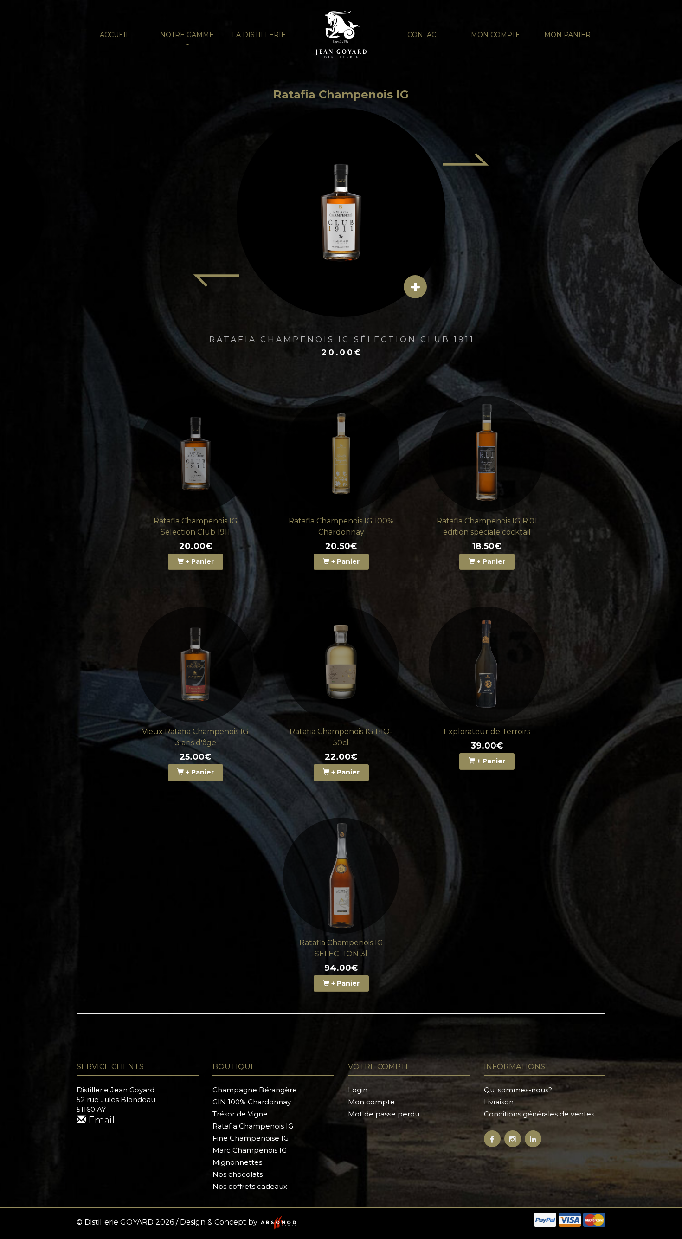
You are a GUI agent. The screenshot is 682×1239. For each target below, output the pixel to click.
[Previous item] (216, 281)
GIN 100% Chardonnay (251, 1101)
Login (357, 1089)
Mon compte (495, 35)
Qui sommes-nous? (518, 1089)
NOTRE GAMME (187, 35)
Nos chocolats (237, 1174)
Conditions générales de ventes (539, 1114)
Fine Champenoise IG (250, 1138)
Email (100, 1120)
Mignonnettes (237, 1162)
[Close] (663, 16)
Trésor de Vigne (240, 1114)
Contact (423, 35)
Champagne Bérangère (254, 1089)
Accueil (115, 35)
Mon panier (567, 35)
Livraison (499, 1101)
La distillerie (259, 35)
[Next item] (466, 159)
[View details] (415, 286)
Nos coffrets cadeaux (249, 1186)
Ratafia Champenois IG (252, 1126)
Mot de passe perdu (383, 1114)
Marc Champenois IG (249, 1150)
